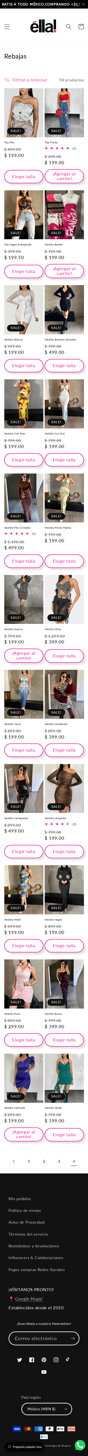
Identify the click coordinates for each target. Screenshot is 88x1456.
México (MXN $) (41, 1409)
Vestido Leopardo (55, 818)
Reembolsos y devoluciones (34, 1245)
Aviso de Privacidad (27, 1222)
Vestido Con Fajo (14, 433)
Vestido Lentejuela (56, 724)
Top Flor (9, 142)
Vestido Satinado (14, 1107)
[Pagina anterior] (14, 1161)
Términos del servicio (28, 1234)
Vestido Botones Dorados (60, 339)
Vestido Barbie (54, 244)
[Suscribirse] (73, 1338)
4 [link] (74, 1161)
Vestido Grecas (13, 629)
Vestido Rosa (12, 1013)
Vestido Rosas (53, 1013)
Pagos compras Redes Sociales (37, 1269)
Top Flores (51, 142)
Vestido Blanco (13, 339)
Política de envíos (25, 1210)
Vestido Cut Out (55, 433)
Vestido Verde (53, 1107)
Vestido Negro (53, 919)
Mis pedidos (20, 1198)
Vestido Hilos (53, 629)
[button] (7, 27)
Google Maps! (29, 1298)
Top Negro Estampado (18, 244)
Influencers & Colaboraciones (36, 1257)
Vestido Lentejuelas (16, 818)
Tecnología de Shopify (57, 1445)
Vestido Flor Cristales (17, 527)
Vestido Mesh (12, 919)
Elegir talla (23, 176)
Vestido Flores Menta (58, 527)
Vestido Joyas (12, 724)
